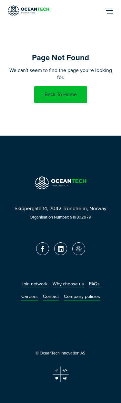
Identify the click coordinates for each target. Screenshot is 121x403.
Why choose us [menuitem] (68, 284)
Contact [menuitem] (51, 296)
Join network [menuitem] (34, 284)
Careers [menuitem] (29, 296)
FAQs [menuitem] (94, 284)
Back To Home (61, 94)
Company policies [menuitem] (82, 296)
